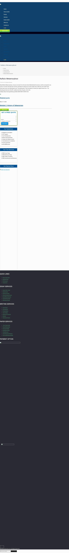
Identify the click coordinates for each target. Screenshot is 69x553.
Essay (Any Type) (6, 290)
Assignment (5, 291)
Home (4, 68)
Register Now (5, 279)
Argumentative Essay (7, 295)
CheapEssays (5, 332)
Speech (4, 316)
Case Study (5, 307)
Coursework (5, 309)
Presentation (5, 311)
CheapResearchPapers (8, 333)
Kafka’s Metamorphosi (8, 73)
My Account (5, 281)
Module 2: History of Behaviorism (11, 105)
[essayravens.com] (0, 4)
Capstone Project (6, 317)
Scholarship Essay (6, 298)
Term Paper (5, 312)
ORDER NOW (5, 31)
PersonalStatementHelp (8, 335)
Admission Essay (6, 300)
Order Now (4, 123)
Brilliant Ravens (9, 82)
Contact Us (5, 282)
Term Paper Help (6, 325)
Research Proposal (7, 314)
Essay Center (6, 70)
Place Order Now (6, 277)
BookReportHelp (6, 330)
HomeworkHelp (6, 328)
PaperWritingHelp (6, 326)
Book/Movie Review (7, 296)
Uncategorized (6, 71)
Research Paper (6, 293)
